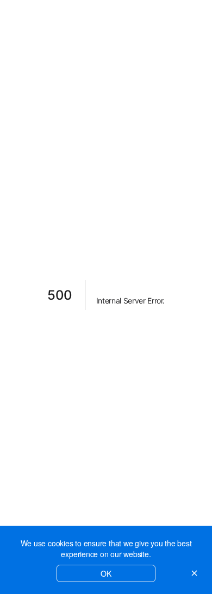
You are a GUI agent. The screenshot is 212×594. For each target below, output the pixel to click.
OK (106, 573)
